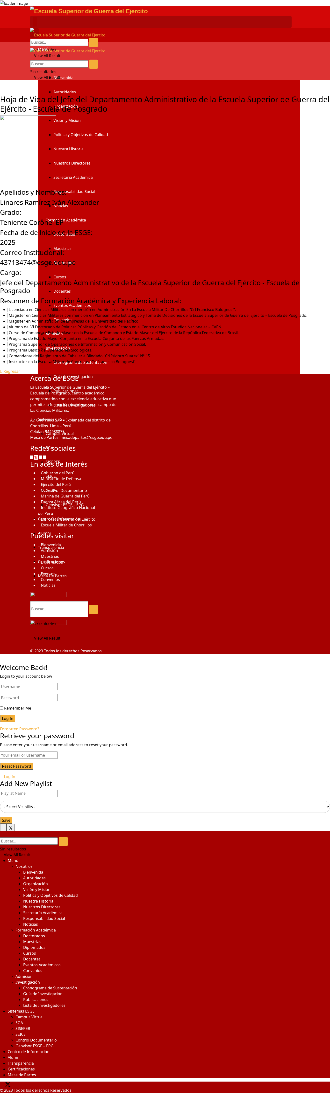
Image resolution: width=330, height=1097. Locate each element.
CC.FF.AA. (49, 490)
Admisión (49, 550)
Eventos (48, 573)
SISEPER (22, 1028)
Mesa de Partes (22, 1074)
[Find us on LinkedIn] (24, 1084)
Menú (13, 860)
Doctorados (34, 935)
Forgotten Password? (19, 728)
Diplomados (52, 562)
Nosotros (24, 866)
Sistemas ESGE (21, 1011)
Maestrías (50, 556)
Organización (35, 883)
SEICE (20, 1034)
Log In (9, 776)
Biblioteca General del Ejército (68, 519)
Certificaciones (21, 1069)
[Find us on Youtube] (44, 457)
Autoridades (64, 92)
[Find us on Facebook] (32, 457)
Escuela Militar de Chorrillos (66, 525)
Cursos (59, 277)
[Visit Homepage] (89, 10)
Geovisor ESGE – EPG (34, 1046)
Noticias (48, 585)
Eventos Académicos (72, 305)
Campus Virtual (29, 1017)
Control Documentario (36, 1040)
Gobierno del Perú (57, 473)
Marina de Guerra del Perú (65, 496)
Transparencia (21, 1063)
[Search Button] (93, 42)
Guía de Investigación (43, 993)
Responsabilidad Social (74, 191)
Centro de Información (29, 1051)
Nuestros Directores (72, 163)
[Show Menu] (35, 22)
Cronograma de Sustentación (50, 988)
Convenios (50, 579)
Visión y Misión (67, 120)
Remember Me (17, 708)
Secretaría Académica (73, 177)
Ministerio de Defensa (61, 478)
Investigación (27, 982)
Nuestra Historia (68, 149)
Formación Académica (66, 220)
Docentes (62, 291)
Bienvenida (63, 77)
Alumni (14, 1057)
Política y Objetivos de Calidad (80, 134)
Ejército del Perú (56, 484)
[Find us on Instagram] (41, 457)
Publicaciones (35, 999)
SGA (19, 1022)
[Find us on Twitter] (36, 457)
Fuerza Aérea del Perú (61, 501)
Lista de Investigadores (44, 1005)
